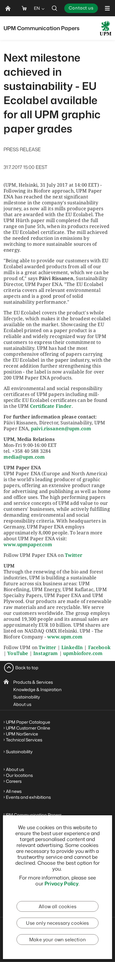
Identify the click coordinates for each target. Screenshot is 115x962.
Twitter (73, 555)
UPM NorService (22, 734)
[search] (54, 8)
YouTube (17, 653)
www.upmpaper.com (28, 544)
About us (22, 704)
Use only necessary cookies (57, 923)
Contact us (81, 8)
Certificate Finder (51, 406)
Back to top (26, 667)
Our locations (19, 775)
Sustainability (26, 697)
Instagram (45, 653)
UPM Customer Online (28, 728)
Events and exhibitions (28, 797)
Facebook (99, 647)
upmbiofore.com (83, 653)
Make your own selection (57, 939)
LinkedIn (72, 647)
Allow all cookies (57, 906)
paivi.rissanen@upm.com (61, 428)
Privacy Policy (61, 883)
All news (14, 791)
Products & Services (33, 682)
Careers (14, 781)
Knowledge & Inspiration (37, 689)
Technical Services (24, 740)
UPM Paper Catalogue (28, 722)
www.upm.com (65, 636)
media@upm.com (24, 457)
